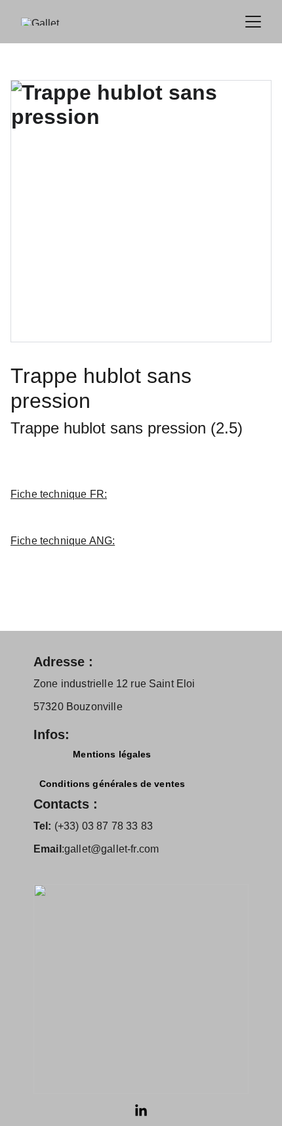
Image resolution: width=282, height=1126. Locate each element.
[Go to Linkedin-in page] (141, 1110)
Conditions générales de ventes (112, 783)
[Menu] (253, 22)
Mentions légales (112, 754)
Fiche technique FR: (58, 494)
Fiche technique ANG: (62, 540)
